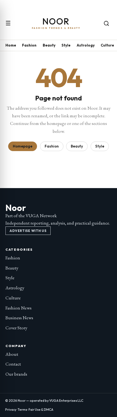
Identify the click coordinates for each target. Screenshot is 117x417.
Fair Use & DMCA (41, 409)
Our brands (16, 374)
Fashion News (18, 308)
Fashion (29, 45)
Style (65, 45)
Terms (22, 409)
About (11, 354)
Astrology (86, 45)
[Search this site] (106, 23)
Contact (13, 364)
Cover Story (16, 328)
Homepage (22, 146)
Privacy (10, 409)
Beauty (49, 45)
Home (10, 45)
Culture (107, 45)
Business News (19, 318)
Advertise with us (28, 231)
